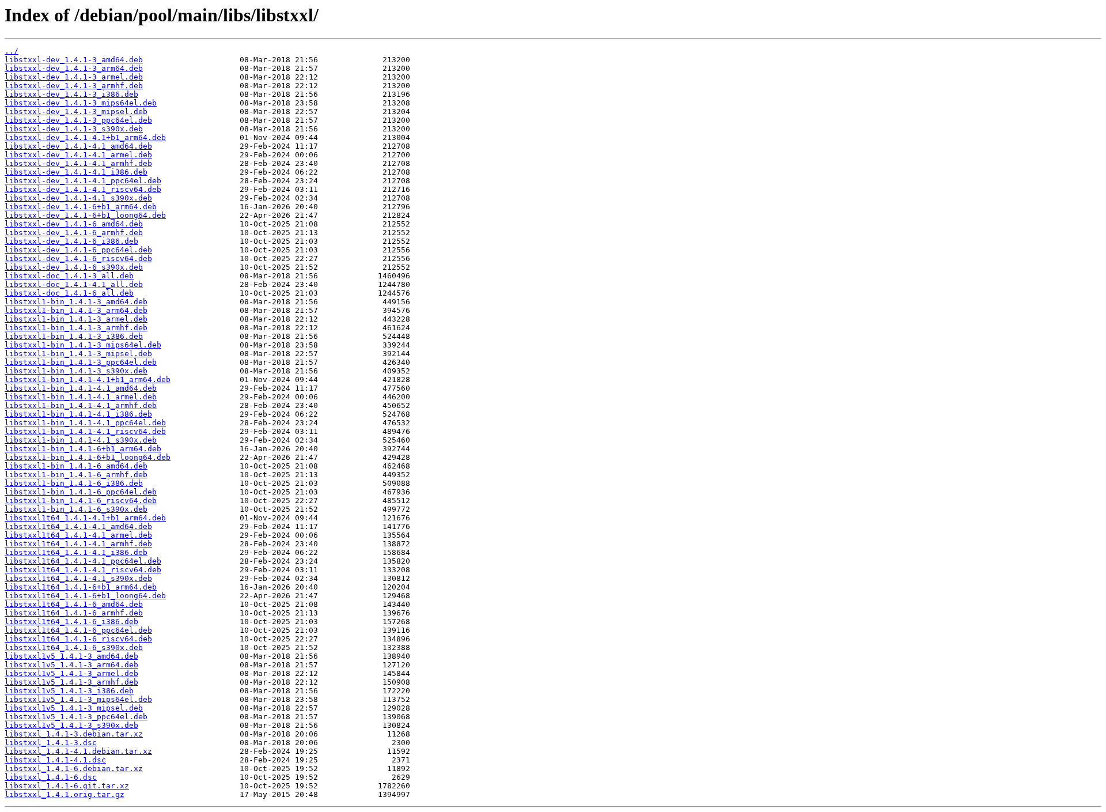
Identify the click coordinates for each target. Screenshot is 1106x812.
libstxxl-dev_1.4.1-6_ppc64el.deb (78, 250)
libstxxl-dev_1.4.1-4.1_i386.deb (76, 172)
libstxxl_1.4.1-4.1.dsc (55, 760)
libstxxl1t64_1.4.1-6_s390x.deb (74, 647)
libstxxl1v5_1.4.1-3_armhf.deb (71, 682)
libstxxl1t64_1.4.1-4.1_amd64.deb (78, 526)
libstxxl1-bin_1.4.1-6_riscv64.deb (81, 500)
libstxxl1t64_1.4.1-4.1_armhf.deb (78, 543)
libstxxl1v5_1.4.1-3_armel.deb (71, 673)
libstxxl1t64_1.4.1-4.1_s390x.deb (78, 578)
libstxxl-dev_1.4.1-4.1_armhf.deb (78, 163)
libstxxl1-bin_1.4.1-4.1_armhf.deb (81, 405)
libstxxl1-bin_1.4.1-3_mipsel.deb (78, 353)
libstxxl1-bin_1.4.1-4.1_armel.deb (81, 396)
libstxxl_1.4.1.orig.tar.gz (64, 794)
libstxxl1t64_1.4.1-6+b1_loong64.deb (85, 595)
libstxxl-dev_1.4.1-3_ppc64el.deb (78, 120)
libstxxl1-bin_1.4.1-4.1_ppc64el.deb (85, 422)
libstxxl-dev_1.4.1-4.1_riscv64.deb (83, 189)
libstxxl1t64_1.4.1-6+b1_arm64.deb (81, 587)
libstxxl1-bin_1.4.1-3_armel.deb (76, 319)
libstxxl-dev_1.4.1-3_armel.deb (74, 77)
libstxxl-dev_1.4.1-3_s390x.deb (74, 128)
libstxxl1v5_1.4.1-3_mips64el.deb (78, 699)
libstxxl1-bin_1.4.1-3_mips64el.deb (83, 345)
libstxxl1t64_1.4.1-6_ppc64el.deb (78, 630)
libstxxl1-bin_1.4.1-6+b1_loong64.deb (88, 457)
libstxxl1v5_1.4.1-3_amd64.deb (71, 656)
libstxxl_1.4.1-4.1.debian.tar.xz (78, 751)
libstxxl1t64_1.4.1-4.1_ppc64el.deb (83, 561)
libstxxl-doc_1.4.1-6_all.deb (69, 293)
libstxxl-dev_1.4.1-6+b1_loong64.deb (85, 215)
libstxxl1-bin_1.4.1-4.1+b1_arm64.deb (88, 379)
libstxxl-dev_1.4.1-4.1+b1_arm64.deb (85, 137)
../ (11, 51)
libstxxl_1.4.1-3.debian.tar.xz (74, 734)
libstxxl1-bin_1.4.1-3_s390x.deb (76, 371)
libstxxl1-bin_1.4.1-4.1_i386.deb (78, 414)
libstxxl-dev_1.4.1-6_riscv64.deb (78, 258)
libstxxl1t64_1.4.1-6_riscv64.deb (78, 639)
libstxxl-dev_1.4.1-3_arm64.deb (74, 68)
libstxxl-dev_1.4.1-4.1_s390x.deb (78, 198)
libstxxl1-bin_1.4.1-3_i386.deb (74, 336)
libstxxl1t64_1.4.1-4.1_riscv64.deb (83, 569)
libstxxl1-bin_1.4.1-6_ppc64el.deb (81, 492)
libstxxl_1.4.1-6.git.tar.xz (67, 785)
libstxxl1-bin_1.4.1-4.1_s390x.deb (81, 440)
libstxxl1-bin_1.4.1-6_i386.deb (74, 483)
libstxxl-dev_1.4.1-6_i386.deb (71, 241)
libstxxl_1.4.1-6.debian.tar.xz (74, 768)
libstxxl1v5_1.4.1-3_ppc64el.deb (76, 716)
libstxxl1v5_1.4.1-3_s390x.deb (71, 725)
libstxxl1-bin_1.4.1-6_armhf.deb (76, 474)
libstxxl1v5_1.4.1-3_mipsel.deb (74, 708)
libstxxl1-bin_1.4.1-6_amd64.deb (76, 466)
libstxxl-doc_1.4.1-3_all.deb (69, 275)
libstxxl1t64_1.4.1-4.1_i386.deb (76, 552)
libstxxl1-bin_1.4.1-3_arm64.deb (76, 310)
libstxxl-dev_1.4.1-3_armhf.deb (74, 85)
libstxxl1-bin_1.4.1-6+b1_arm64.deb (83, 448)
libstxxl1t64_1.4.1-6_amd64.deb (74, 604)
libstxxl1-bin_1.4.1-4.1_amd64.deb (81, 388)
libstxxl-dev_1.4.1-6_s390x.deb (74, 267)
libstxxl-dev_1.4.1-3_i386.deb (71, 94)
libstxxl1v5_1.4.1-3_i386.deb (69, 690)
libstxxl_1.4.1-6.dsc (51, 777)
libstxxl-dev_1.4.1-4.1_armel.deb (78, 154)
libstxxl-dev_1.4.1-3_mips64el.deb (81, 103)
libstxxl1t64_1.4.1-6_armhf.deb (74, 613)
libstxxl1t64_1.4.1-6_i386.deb (71, 621)
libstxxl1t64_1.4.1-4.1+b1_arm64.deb (85, 517)
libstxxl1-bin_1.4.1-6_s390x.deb (76, 509)
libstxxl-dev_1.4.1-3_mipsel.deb (76, 111)
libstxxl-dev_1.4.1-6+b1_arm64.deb (81, 206)
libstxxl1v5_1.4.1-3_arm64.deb (71, 664)
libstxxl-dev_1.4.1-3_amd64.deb (74, 59)
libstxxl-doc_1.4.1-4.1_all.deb (74, 284)
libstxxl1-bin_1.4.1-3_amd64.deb (76, 301)
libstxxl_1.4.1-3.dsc (51, 742)
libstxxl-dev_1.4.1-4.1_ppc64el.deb (83, 180)
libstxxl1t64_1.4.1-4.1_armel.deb (78, 535)
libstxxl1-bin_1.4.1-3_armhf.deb (76, 327)
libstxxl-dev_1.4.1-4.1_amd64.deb (78, 146)
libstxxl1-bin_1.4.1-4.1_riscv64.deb (85, 431)
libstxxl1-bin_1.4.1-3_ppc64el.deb (81, 362)
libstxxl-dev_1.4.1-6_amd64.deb (74, 224)
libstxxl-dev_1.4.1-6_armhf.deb (74, 232)
